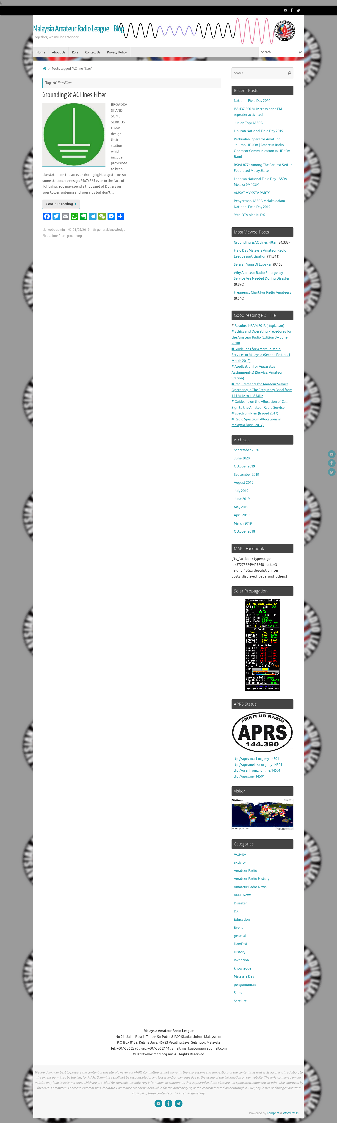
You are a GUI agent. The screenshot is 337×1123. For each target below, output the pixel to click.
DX (236, 911)
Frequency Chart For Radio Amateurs (262, 292)
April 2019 (241, 515)
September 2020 (246, 450)
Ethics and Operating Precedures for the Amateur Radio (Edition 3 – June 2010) (262, 337)
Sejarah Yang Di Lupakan (253, 264)
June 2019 (242, 499)
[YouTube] (285, 10)
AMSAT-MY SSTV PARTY (252, 193)
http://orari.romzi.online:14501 (256, 770)
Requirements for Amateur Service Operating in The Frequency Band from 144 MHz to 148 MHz (262, 390)
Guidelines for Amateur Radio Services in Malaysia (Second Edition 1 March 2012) (261, 355)
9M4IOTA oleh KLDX (249, 215)
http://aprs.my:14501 (248, 776)
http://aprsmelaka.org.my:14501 (257, 765)
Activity (240, 854)
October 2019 (244, 466)
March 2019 (243, 523)
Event (238, 928)
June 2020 (242, 458)
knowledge (117, 230)
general (102, 230)
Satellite (240, 1001)
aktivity (240, 862)
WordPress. (291, 1113)
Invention (241, 960)
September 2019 (246, 475)
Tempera (273, 1113)
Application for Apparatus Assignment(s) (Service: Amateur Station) (257, 372)
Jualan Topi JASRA (248, 123)
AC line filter (56, 236)
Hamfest (240, 944)
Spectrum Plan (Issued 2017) (255, 413)
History (239, 952)
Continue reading (59, 204)
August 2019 (243, 483)
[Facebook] (292, 10)
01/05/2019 (81, 230)
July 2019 (241, 491)
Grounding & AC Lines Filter (74, 95)
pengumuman (245, 985)
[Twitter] (298, 10)
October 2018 (244, 531)
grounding (74, 236)
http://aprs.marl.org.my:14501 (255, 759)
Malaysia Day (244, 976)
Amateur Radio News (250, 887)
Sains (238, 993)
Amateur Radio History (251, 879)
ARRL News (242, 895)
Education (242, 919)
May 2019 (241, 507)
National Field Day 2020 (252, 101)
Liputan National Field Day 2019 (258, 131)
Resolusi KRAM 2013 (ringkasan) (259, 326)
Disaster (240, 903)
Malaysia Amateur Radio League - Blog (78, 28)
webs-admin (56, 230)
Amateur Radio (245, 871)
